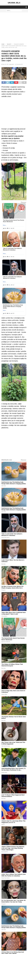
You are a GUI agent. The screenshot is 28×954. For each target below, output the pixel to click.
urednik (12, 64)
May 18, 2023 (6, 64)
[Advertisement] (14, 28)
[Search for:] (14, 10)
